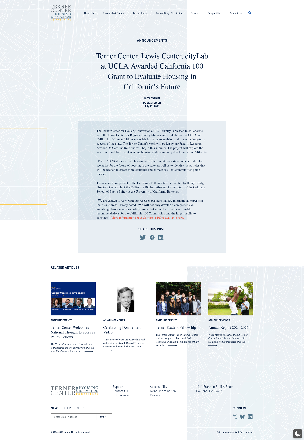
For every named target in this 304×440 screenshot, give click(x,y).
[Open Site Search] (249, 12)
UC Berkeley (121, 395)
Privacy (155, 395)
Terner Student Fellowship (176, 327)
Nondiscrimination (163, 391)
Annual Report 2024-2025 (228, 327)
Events (195, 13)
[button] (297, 433)
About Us (89, 13)
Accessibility (158, 386)
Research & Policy (113, 13)
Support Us (214, 13)
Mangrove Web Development (239, 432)
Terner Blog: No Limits (169, 13)
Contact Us (235, 13)
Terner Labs (140, 13)
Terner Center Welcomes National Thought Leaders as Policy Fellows (73, 332)
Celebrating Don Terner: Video (122, 330)
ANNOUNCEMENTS (152, 40)
